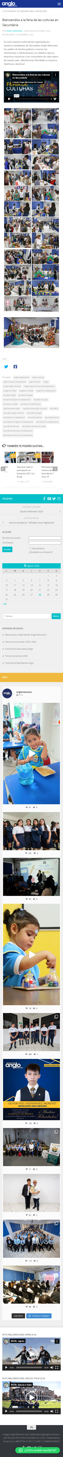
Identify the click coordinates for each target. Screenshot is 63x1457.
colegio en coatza (9, 391)
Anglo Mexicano (14, 31)
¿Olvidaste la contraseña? (41, 552)
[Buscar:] (26, 616)
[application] (31, 1354)
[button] (31, 1354)
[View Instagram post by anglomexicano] (57, 800)
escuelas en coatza (10, 404)
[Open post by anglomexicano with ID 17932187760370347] (31, 954)
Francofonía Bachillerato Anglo (19, 663)
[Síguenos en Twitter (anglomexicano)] (54, 498)
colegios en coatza (26, 391)
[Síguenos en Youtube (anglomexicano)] (49, 498)
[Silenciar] (51, 1367)
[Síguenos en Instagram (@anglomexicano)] (59, 498)
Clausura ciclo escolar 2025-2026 (20, 641)
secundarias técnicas (11, 426)
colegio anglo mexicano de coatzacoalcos (39, 386)
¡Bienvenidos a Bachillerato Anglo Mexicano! (25, 634)
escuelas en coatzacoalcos (31, 404)
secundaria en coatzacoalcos (14, 417)
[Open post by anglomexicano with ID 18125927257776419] (31, 1089)
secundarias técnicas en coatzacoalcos (18, 431)
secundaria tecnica (52, 417)
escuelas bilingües (26, 395)
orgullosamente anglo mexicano (35, 408)
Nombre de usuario (11, 538)
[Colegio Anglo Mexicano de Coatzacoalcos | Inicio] (12, 3)
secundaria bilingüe (34, 413)
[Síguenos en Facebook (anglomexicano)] (44, 498)
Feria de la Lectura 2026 (16, 656)
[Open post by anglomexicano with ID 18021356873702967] (31, 1193)
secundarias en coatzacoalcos (47, 422)
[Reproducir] (6, 1367)
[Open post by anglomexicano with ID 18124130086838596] (31, 1032)
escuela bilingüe (9, 395)
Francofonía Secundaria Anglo (19, 649)
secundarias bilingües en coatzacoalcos (18, 422)
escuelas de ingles (41, 400)
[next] (55, 469)
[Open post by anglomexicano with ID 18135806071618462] (31, 1285)
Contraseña (7, 542)
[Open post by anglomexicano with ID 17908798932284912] (31, 1147)
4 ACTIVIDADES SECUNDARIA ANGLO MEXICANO (24, 11)
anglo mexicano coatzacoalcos (14, 382)
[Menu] (59, 4)
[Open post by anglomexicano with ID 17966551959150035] (31, 831)
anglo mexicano (38, 377)
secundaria (54, 408)
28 (40, 594)
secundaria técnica (35, 417)
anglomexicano (34, 382)
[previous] (3, 469)
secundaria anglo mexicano (13, 413)
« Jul (4, 603)
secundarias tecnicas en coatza (34, 426)
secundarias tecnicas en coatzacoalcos (18, 435)
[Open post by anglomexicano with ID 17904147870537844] (31, 877)
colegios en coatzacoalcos (46, 391)
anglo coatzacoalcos (21, 377)
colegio (46, 382)
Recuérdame (38, 548)
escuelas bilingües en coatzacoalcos (17, 400)
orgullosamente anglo (11, 408)
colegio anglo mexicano (12, 386)
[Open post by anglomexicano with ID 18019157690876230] (31, 1239)
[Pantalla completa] (56, 1367)
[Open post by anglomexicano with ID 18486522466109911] (31, 753)
